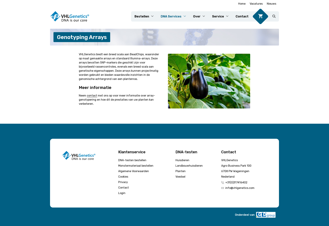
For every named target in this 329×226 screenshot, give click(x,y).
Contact (242, 16)
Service (218, 16)
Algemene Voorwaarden (133, 171)
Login (121, 193)
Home (242, 3)
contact (92, 95)
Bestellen (142, 16)
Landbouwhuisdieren (189, 165)
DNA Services (171, 16)
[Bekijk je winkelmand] (260, 16)
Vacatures (256, 3)
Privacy (123, 182)
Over (196, 16)
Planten (180, 171)
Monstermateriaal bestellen (135, 165)
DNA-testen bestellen (132, 160)
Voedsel (180, 176)
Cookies (123, 176)
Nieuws (271, 3)
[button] (274, 16)
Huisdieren (182, 160)
